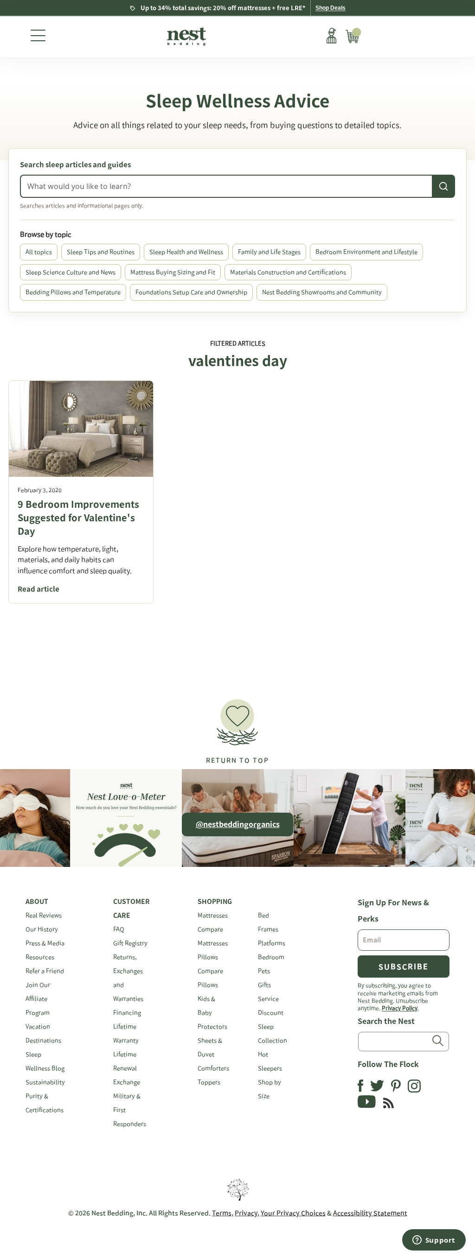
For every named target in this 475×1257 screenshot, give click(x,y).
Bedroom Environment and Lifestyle (366, 252)
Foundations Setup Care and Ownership (191, 292)
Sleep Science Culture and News (71, 272)
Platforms (271, 943)
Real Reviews (44, 915)
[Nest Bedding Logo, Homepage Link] (185, 37)
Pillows (208, 957)
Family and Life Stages (269, 252)
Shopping (215, 901)
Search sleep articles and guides (75, 164)
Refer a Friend (45, 971)
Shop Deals (330, 8)
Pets (264, 971)
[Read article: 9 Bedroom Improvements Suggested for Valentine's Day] (81, 429)
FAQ (118, 929)
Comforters (213, 1068)
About (37, 901)
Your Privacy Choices (293, 1213)
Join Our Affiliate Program (38, 999)
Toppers (209, 1082)
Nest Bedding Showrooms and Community (322, 292)
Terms (221, 1213)
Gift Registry (130, 943)
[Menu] (38, 37)
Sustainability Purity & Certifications (45, 1096)
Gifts (264, 985)
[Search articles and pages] (443, 186)
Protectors (212, 1026)
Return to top (237, 760)
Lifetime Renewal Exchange (126, 1068)
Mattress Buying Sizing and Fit (172, 272)
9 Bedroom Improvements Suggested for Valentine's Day (78, 517)
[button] (237, 727)
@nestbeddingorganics (238, 824)
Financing (127, 1013)
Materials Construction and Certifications (288, 272)
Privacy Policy (399, 1008)
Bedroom (271, 957)
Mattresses (213, 915)
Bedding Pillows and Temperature (73, 292)
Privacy (246, 1213)
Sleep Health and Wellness (186, 252)
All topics (39, 252)
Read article (38, 589)
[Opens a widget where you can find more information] (434, 1240)
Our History (42, 929)
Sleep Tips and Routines (101, 252)
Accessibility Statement (370, 1213)
